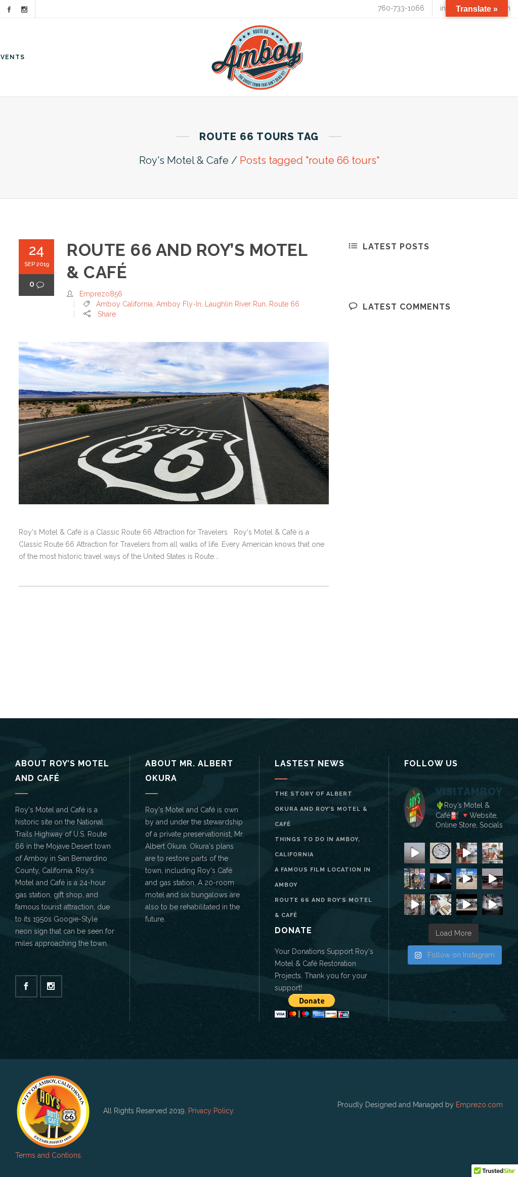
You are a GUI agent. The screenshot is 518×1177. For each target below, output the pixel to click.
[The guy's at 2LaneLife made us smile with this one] (414, 878)
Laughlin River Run (235, 304)
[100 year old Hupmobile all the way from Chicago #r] (466, 878)
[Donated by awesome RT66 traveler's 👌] (414, 904)
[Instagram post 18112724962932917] (440, 853)
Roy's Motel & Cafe (184, 160)
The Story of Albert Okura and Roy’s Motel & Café (321, 809)
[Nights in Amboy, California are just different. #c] (492, 904)
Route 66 (284, 304)
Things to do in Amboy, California (317, 847)
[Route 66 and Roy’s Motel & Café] (174, 423)
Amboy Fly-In (178, 304)
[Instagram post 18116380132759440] (440, 878)
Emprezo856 (100, 294)
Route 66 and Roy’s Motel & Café (323, 908)
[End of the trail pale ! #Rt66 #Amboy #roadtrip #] (466, 853)
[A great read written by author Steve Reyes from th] (492, 878)
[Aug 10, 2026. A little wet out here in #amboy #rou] (414, 853)
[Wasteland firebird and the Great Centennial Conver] (440, 904)
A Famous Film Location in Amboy (323, 877)
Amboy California (124, 304)
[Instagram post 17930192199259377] (466, 904)
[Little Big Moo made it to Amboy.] (492, 853)
